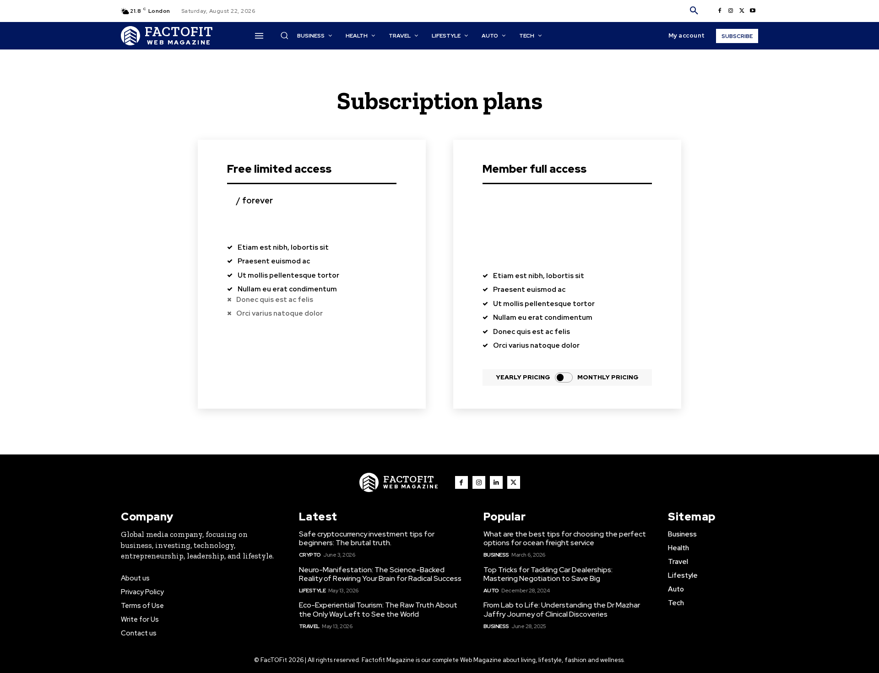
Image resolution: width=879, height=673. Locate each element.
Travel (309, 626)
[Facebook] (719, 10)
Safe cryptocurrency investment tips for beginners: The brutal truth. (366, 538)
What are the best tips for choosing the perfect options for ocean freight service (564, 538)
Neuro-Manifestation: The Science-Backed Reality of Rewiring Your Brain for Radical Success (380, 574)
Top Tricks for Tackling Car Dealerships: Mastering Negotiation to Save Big (548, 574)
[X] (741, 10)
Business (496, 554)
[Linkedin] (496, 482)
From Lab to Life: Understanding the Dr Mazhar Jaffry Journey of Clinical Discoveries (561, 609)
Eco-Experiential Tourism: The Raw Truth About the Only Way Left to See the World (378, 609)
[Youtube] (752, 10)
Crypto (310, 554)
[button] (694, 11)
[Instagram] (730, 10)
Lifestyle (312, 590)
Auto (491, 590)
